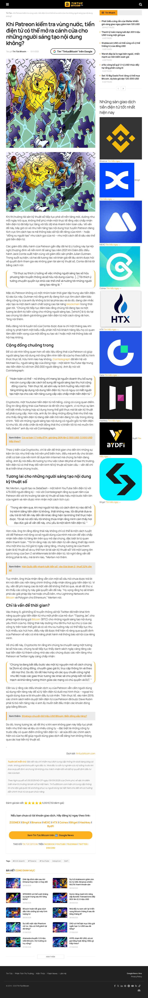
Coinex (63, 822)
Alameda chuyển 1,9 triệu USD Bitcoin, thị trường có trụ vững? (34, 941)
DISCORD (50, 847)
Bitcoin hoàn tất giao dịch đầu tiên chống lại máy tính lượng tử (35, 911)
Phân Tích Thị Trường (24, 973)
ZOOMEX (14, 822)
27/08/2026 (27, 932)
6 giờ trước (107, 82)
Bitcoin (10, 597)
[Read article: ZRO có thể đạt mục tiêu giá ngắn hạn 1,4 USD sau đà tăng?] (60, 927)
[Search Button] (140, 4)
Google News (132, 973)
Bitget (74, 822)
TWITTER (82, 844)
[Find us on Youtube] (132, 986)
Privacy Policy (136, 976)
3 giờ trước (107, 49)
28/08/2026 (27, 885)
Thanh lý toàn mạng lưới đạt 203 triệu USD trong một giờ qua (121, 33)
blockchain (73, 304)
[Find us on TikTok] (139, 986)
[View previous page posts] (118, 88)
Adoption (56, 861)
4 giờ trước (107, 60)
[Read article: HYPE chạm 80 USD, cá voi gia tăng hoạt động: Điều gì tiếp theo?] (60, 942)
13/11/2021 (34, 51)
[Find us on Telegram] (129, 986)
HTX (55, 822)
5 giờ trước (107, 71)
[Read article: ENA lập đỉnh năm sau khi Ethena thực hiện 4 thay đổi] (13, 883)
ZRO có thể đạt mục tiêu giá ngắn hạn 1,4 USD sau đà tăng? (82, 926)
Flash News (52, 973)
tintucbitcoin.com (85, 753)
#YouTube (44, 861)
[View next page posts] (123, 88)
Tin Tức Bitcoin (19, 51)
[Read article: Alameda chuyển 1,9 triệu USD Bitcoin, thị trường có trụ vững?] (13, 942)
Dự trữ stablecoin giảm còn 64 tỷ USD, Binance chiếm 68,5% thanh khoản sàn (81, 882)
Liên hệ (63, 973)
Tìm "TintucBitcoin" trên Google (74, 51)
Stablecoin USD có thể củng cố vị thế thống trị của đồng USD (121, 44)
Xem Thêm (50, 957)
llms (140, 973)
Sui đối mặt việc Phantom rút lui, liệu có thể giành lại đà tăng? (35, 926)
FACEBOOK (49, 844)
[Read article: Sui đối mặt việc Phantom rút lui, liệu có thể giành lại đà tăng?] (13, 927)
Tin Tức (9, 973)
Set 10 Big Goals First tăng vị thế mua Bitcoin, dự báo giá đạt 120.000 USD (121, 77)
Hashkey (85, 822)
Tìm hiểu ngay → (115, 161)
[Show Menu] (7, 4)
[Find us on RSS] (136, 986)
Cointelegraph (61, 359)
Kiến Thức (40, 973)
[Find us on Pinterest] (125, 986)
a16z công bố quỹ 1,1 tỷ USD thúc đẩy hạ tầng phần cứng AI (120, 66)
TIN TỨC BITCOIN (30, 844)
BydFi (50, 826)
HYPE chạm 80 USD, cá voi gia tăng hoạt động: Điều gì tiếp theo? (81, 941)
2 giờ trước (107, 38)
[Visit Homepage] (74, 4)
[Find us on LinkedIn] (122, 986)
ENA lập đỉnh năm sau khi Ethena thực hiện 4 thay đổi (35, 880)
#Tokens (32, 861)
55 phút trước (108, 27)
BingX (25, 822)
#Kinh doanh (19, 861)
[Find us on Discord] (139, 990)
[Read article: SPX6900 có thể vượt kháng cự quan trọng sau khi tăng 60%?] (13, 898)
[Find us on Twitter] (118, 986)
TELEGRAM (72, 844)
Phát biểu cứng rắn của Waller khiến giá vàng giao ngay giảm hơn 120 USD (121, 23)
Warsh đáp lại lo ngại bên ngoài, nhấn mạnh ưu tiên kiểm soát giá (121, 55)
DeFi (66, 861)
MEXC (46, 822)
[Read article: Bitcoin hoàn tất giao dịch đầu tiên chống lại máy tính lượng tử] (13, 912)
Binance (36, 822)
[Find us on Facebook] (114, 986)
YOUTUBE (60, 844)
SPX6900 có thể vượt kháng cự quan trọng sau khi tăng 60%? (35, 896)
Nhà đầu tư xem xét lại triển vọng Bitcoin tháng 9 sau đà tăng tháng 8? (81, 911)
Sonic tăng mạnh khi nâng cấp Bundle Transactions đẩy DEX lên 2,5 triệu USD (82, 896)
